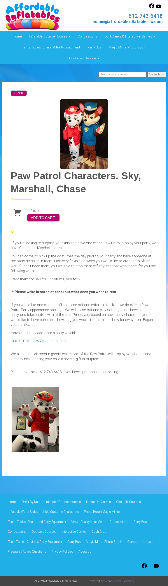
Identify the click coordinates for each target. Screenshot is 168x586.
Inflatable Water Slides (23, 511)
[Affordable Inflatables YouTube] (158, 7)
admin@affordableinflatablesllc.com (128, 21)
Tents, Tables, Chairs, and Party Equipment (37, 522)
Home (17, 36)
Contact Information (141, 541)
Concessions (87, 36)
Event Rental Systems (119, 581)
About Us (85, 551)
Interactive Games (98, 502)
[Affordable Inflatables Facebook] (151, 7)
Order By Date (31, 502)
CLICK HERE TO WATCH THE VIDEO (38, 341)
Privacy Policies (62, 551)
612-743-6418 (146, 16)
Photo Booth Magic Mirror (102, 511)
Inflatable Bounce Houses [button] (48, 36)
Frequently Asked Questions (27, 551)
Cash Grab (99, 531)
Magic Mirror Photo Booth (127, 47)
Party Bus (94, 47)
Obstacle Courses (128, 502)
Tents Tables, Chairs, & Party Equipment (51, 47)
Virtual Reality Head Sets (87, 522)
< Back (18, 93)
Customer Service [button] (83, 58)
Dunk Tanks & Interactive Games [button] (129, 36)
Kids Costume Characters (61, 511)
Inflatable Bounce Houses (63, 502)
